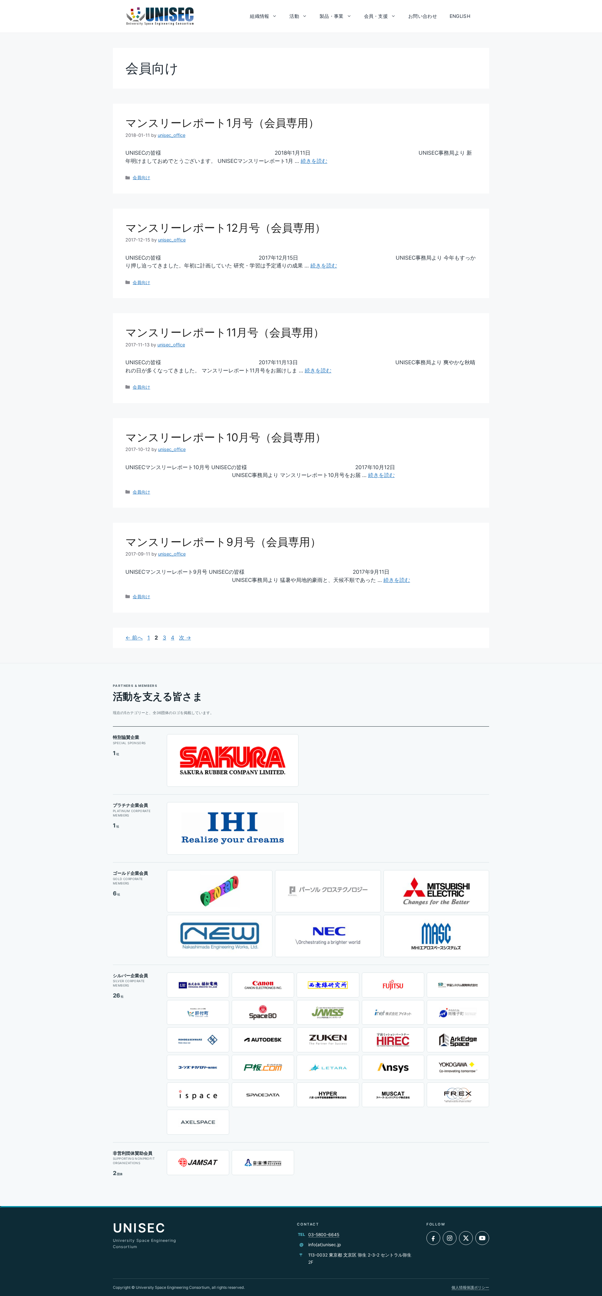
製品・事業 (331, 16)
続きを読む (314, 161)
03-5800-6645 (323, 1234)
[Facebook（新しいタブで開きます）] (433, 1238)
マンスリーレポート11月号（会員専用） (224, 332)
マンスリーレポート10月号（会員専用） (225, 437)
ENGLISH (460, 16)
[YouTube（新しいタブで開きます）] (482, 1238)
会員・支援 (376, 16)
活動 (294, 16)
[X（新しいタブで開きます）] (466, 1238)
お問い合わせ (422, 16)
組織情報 (259, 16)
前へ (134, 638)
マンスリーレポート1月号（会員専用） (222, 122)
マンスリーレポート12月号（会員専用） (225, 227)
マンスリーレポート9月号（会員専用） (223, 541)
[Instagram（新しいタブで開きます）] (450, 1238)
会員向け (141, 177)
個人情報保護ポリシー (470, 1287)
